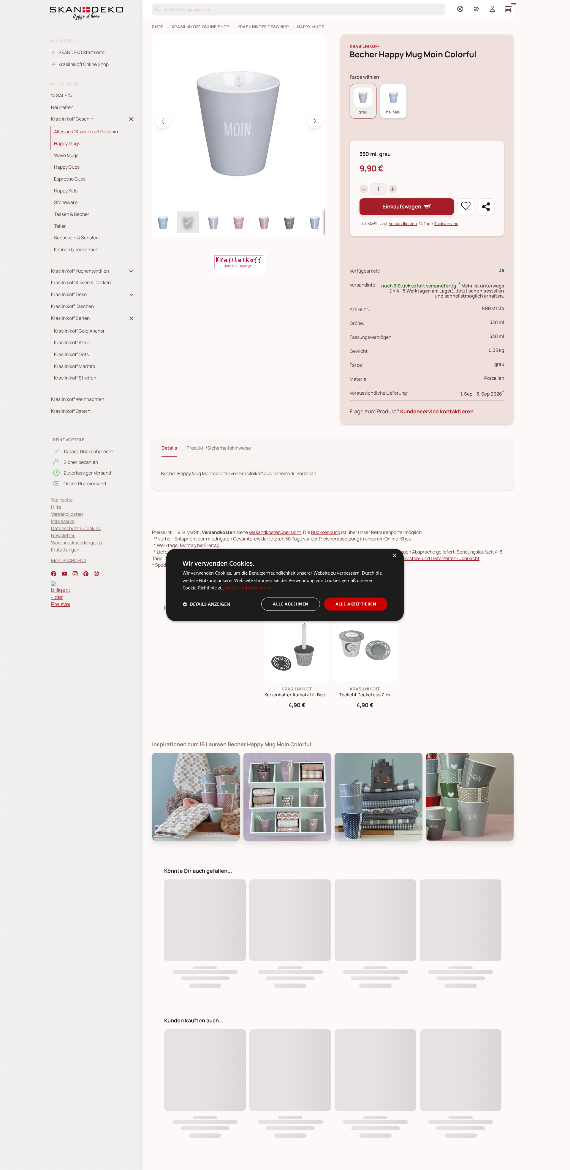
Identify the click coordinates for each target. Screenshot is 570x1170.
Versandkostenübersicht (275, 532)
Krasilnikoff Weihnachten (77, 399)
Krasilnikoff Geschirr (263, 26)
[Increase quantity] (393, 189)
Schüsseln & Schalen (76, 237)
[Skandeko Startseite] (86, 12)
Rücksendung (325, 532)
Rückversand (446, 223)
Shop (158, 26)
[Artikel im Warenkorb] (508, 9)
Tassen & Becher (71, 214)
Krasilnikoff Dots (71, 354)
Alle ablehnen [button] (290, 604)
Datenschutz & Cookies (76, 528)
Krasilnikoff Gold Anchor (79, 331)
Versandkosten (67, 514)
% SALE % (61, 95)
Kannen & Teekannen (76, 249)
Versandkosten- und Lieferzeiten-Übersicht (433, 558)
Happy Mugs (67, 143)
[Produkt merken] (465, 206)
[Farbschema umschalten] (476, 9)
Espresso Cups (70, 179)
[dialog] (285, 585)
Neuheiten (62, 107)
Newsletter (63, 535)
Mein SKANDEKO (68, 560)
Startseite (62, 500)
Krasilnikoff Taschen (72, 306)
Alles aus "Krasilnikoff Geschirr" (87, 131)
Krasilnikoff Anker (72, 342)
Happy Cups (67, 167)
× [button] (394, 556)
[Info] (460, 9)
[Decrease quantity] (364, 189)
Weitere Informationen (248, 588)
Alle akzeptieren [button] (355, 604)
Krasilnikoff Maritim (74, 366)
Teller (60, 226)
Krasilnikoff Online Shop (200, 26)
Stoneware (65, 202)
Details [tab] (169, 448)
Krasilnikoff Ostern (70, 411)
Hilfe (56, 507)
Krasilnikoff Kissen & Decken (81, 282)
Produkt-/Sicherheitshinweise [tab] (218, 448)
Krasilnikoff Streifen (75, 377)
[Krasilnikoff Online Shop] (238, 262)
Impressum (63, 521)
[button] (97, 574)
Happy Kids (65, 190)
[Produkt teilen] (486, 206)
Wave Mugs (66, 155)
